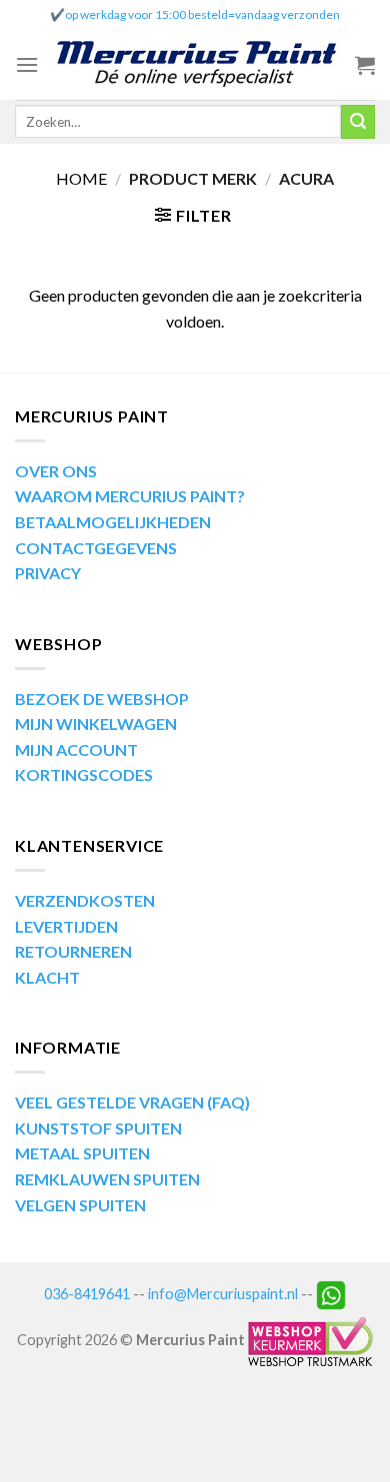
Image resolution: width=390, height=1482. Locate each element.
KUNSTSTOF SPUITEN (98, 1127)
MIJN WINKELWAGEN (96, 723)
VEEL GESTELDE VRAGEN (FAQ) (132, 1102)
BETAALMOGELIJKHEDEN (113, 521)
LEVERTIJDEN (66, 926)
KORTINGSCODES (84, 774)
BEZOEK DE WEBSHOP (102, 698)
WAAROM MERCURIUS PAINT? (130, 495)
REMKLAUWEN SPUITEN (107, 1178)
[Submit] (358, 122)
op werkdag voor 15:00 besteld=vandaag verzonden (202, 14)
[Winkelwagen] (365, 65)
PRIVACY (48, 572)
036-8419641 (87, 1292)
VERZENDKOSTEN (85, 900)
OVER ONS (56, 470)
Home (81, 178)
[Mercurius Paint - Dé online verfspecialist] (197, 65)
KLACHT (47, 977)
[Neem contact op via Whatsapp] (331, 1292)
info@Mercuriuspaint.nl (223, 1292)
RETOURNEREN (73, 951)
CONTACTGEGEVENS (96, 547)
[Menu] (27, 64)
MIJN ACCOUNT (76, 749)
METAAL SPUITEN (82, 1152)
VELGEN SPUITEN (80, 1204)
